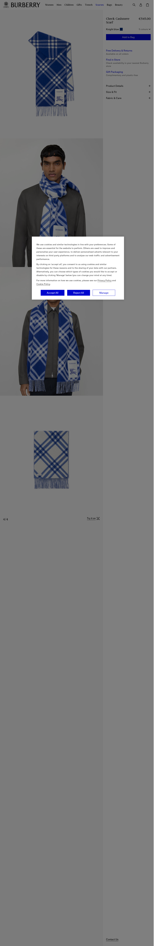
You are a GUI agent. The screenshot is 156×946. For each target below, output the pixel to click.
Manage (103, 293)
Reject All (78, 293)
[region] (78, 268)
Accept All (52, 293)
